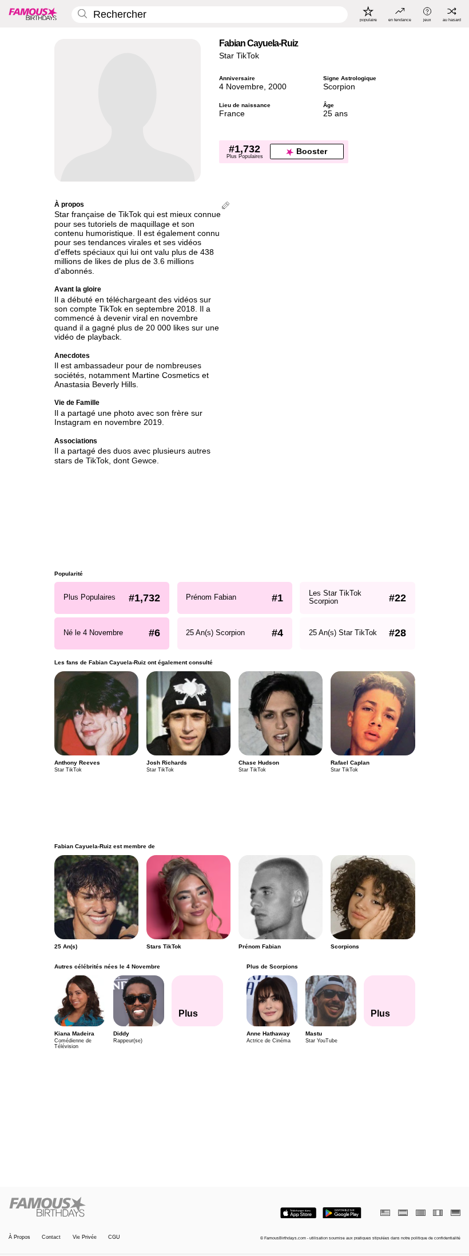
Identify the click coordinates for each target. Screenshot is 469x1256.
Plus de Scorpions (271, 966)
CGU (114, 1237)
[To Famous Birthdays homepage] (33, 14)
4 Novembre (241, 86)
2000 (277, 86)
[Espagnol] (403, 1213)
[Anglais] (385, 1213)
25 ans (335, 113)
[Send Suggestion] (225, 206)
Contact (51, 1237)
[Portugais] (421, 1213)
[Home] (119, 1207)
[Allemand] (455, 1213)
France (232, 113)
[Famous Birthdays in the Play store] (342, 1213)
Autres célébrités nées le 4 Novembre (107, 966)
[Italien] (438, 1213)
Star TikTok (239, 56)
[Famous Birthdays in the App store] (298, 1213)
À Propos (19, 1237)
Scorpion (339, 86)
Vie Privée (85, 1237)
